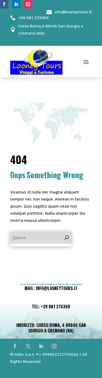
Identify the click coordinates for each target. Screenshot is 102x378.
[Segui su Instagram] (28, 4)
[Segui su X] (28, 346)
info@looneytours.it (73, 11)
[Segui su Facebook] (4, 4)
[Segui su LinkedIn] (16, 4)
